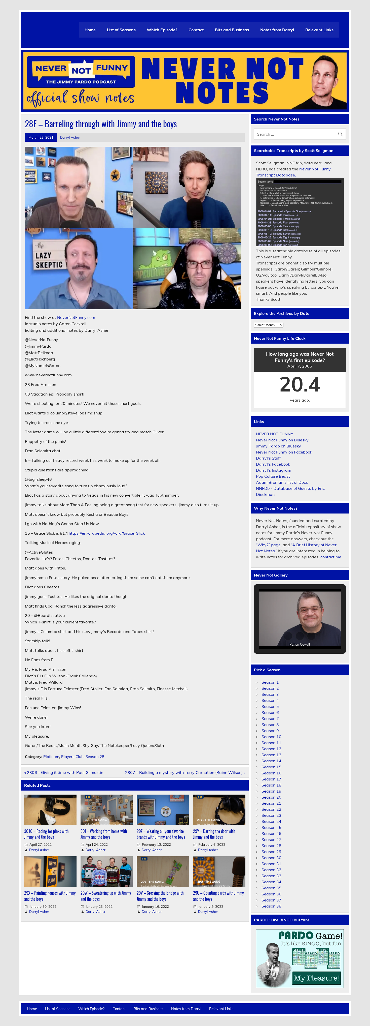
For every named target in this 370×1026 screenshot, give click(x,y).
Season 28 (95, 756)
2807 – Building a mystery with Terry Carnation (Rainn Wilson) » (185, 772)
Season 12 (271, 748)
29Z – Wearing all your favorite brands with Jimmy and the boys (161, 834)
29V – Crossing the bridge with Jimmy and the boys (160, 896)
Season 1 (270, 682)
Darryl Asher (70, 137)
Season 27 (271, 839)
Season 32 (271, 869)
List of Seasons (121, 29)
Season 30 (271, 857)
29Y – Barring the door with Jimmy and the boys (214, 834)
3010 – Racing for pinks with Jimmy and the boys (46, 834)
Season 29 (271, 851)
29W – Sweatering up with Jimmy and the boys (106, 896)
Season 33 (271, 875)
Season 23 (271, 815)
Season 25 (271, 827)
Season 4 (270, 700)
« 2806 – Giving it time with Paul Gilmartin (63, 772)
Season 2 (270, 688)
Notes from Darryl (277, 29)
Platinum (51, 756)
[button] (288, 636)
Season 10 (271, 736)
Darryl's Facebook (273, 464)
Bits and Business (232, 29)
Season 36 (271, 893)
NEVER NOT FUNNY (274, 433)
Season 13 (271, 754)
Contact (196, 29)
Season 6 (270, 712)
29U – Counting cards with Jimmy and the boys (218, 896)
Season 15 (271, 766)
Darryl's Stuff (268, 458)
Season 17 (271, 778)
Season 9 (270, 730)
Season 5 (270, 706)
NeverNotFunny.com (76, 317)
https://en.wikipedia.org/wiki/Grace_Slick (107, 533)
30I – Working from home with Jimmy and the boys (104, 834)
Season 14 (271, 760)
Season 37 (271, 899)
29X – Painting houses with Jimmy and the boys (50, 896)
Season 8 (270, 724)
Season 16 (271, 772)
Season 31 (271, 863)
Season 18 (271, 785)
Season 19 (271, 791)
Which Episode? (162, 29)
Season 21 (271, 803)
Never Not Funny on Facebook (284, 452)
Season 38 (271, 906)
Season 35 (271, 887)
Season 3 (270, 694)
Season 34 (271, 881)
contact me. (331, 556)
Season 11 (271, 742)
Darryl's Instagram (273, 470)
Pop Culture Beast (273, 476)
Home (90, 29)
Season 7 (270, 718)
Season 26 (271, 833)
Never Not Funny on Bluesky (282, 439)
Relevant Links (319, 29)
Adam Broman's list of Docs (282, 482)
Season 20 (271, 797)
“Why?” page (268, 544)
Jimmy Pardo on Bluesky (278, 445)
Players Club (72, 756)
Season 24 (271, 821)
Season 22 (271, 809)
